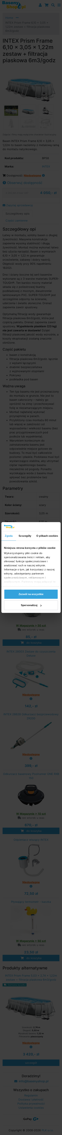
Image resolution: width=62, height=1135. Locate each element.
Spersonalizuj (29, 605)
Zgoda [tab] (9, 535)
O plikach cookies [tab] (47, 535)
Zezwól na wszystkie (31, 594)
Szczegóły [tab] (25, 535)
